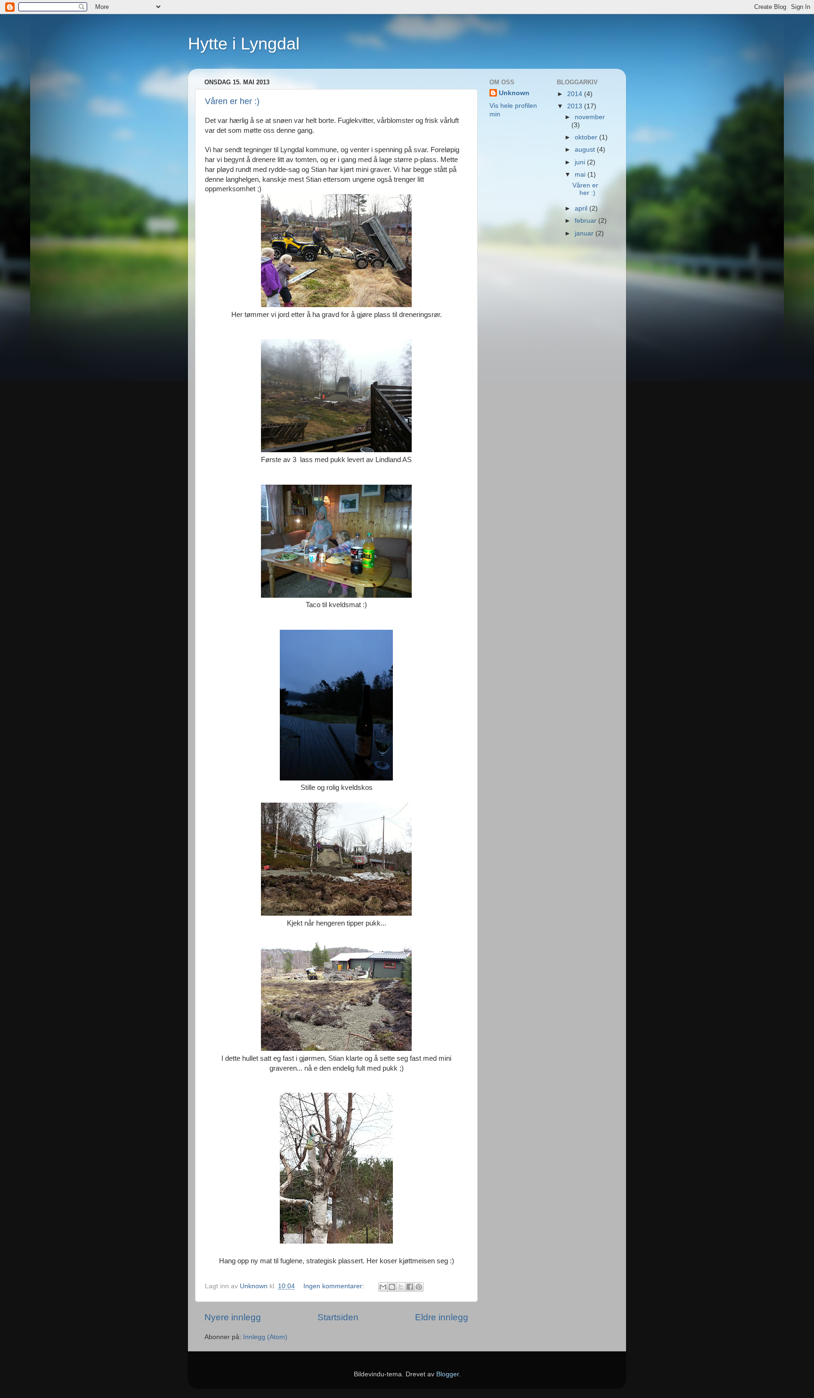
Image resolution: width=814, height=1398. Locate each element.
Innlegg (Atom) (265, 1337)
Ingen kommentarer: (334, 1286)
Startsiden (337, 1317)
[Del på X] (401, 1287)
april (582, 208)
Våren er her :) (232, 101)
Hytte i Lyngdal (244, 43)
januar (585, 233)
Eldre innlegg (441, 1317)
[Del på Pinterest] (418, 1287)
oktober (587, 137)
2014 (575, 94)
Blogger (447, 1374)
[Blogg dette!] (392, 1287)
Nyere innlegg (232, 1317)
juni (581, 162)
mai (581, 174)
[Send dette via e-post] (383, 1287)
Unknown (514, 93)
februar (586, 220)
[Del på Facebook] (410, 1287)
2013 (575, 106)
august (586, 149)
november (590, 117)
